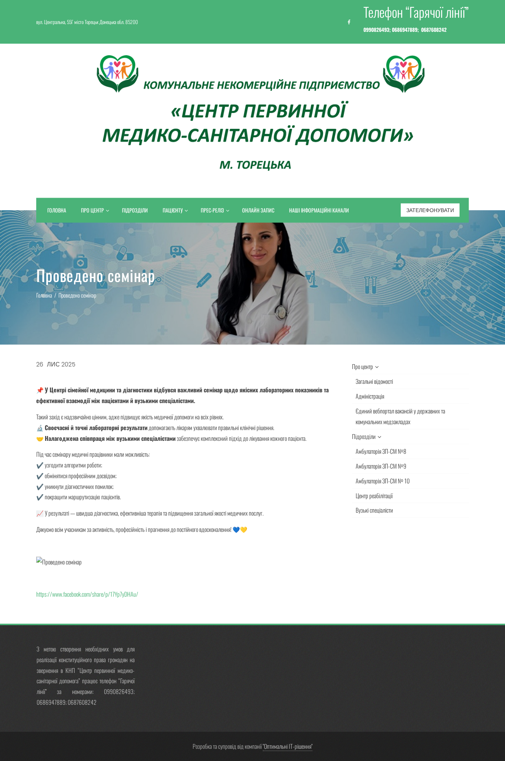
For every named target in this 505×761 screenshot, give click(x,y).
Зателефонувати (430, 210)
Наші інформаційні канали (319, 210)
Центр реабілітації (374, 495)
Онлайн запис (258, 210)
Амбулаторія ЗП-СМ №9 (381, 466)
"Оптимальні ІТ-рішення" (287, 746)
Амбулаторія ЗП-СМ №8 (381, 451)
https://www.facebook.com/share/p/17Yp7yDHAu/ (87, 594)
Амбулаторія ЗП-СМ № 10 (383, 480)
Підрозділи (135, 210)
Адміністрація (370, 396)
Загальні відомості (374, 381)
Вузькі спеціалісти (374, 510)
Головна (56, 210)
